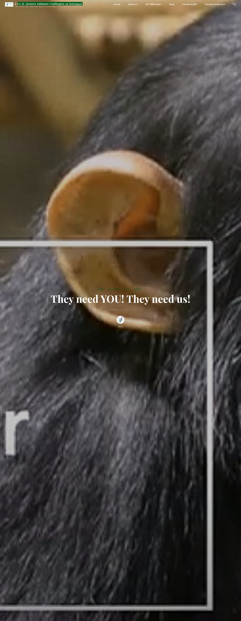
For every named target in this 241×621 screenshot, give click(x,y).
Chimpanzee (114, 289)
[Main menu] (233, 4)
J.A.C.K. (126, 289)
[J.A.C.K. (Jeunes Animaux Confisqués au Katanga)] (9, 4)
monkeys (137, 289)
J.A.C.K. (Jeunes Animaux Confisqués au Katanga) (48, 3)
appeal (101, 289)
